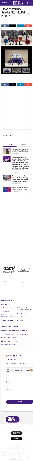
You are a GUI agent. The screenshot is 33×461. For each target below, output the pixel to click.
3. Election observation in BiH (7, 315)
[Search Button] (27, 3)
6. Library (20, 313)
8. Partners (20, 320)
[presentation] (3, 268)
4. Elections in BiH (7, 320)
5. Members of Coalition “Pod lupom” (24, 308)
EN (5, 2)
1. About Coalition (7, 308)
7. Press (20, 316)
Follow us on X (7, 135)
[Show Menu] (31, 3)
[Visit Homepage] (18, 3)
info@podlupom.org (10, 344)
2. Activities (5, 311)
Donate (17, 438)
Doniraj (16, 433)
